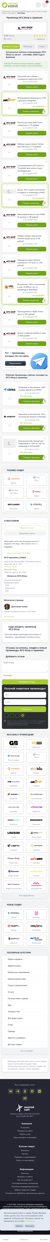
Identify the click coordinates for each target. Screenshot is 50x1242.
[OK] (17, 715)
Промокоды (6, 11)
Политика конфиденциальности (25, 1187)
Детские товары (14, 1044)
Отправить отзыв (27, 682)
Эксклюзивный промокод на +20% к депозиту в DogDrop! (31, 99)
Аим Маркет (13, 786)
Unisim (13, 837)
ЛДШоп (36, 496)
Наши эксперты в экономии (25, 1137)
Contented (13, 811)
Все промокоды (39, 106)
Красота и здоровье (16, 1038)
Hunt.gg (13, 930)
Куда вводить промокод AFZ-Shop (22, 628)
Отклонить (29, 1226)
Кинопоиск (36, 824)
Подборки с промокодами (25, 1157)
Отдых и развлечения (17, 985)
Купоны (25, 1154)
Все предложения (26, 895)
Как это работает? (25, 1180)
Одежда (11, 1031)
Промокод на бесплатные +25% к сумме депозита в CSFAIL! (31, 388)
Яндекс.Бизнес (13, 876)
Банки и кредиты (15, 959)
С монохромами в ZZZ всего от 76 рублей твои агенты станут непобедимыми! (30, 168)
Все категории (27, 1051)
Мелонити (36, 917)
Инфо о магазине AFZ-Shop (19, 553)
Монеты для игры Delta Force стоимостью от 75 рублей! (29, 123)
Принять (19, 1226)
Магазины (15, 11)
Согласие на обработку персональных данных (25, 1193)
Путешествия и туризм (17, 998)
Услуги (10, 992)
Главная (6, 1239)
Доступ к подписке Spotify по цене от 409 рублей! (31, 334)
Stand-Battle (36, 930)
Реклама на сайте (25, 1131)
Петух (36, 480)
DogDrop (36, 786)
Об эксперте (9, 617)
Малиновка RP (36, 889)
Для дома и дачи (15, 1018)
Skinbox (36, 773)
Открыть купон (32, 87)
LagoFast (13, 850)
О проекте (25, 1128)
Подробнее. (31, 1221)
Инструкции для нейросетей (25, 1231)
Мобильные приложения (18, 972)
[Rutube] (25, 1098)
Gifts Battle (13, 747)
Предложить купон (27, 533)
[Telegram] (6, 715)
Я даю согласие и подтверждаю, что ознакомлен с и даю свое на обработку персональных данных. (26, 722)
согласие (38, 723)
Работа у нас (25, 1134)
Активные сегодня (10, 46)
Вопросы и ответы (25, 1177)
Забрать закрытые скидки (25, 1190)
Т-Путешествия (36, 799)
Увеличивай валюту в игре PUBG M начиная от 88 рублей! (31, 215)
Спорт (10, 1025)
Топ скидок (43, 1239)
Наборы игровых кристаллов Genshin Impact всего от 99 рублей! (29, 238)
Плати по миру (13, 760)
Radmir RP (13, 799)
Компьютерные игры (27, 11)
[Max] (23, 715)
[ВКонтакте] (12, 715)
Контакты (25, 1173)
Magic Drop (36, 747)
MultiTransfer (36, 943)
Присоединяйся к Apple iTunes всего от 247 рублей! (30, 312)
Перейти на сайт (27, 528)
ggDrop (13, 483)
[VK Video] (39, 1091)
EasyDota (36, 850)
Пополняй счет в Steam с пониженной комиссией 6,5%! (29, 77)
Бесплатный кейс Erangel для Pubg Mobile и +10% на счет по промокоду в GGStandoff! (31, 443)
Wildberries (36, 811)
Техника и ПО (13, 1011)
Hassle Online (36, 837)
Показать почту (10, 567)
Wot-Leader (13, 509)
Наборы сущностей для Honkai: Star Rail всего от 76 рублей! (30, 145)
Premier (36, 876)
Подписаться (26, 709)
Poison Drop (13, 863)
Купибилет (14, 824)
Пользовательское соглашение (25, 1183)
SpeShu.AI (13, 943)
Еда (9, 1005)
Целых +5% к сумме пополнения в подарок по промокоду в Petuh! (31, 191)
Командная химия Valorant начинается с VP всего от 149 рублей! (29, 262)
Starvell (36, 509)
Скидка (43, 46)
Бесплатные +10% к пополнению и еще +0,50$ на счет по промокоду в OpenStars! (31, 287)
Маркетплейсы (14, 966)
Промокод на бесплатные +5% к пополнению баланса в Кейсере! (32, 415)
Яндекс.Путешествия (13, 889)
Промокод (28, 46)
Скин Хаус (13, 493)
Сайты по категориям (25, 1160)
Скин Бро (36, 863)
